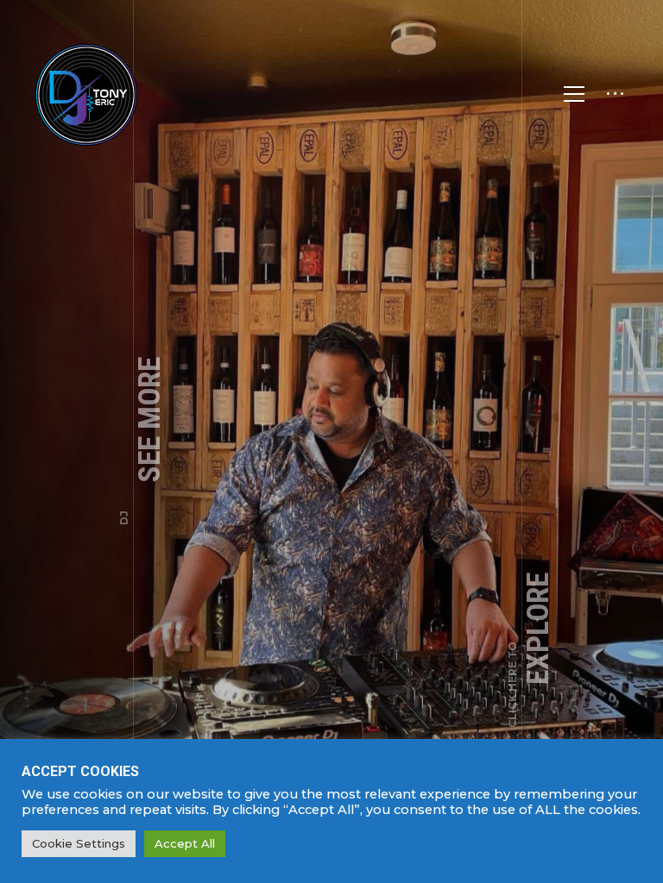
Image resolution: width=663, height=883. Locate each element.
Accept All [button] (185, 843)
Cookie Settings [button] (78, 843)
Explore (531, 650)
